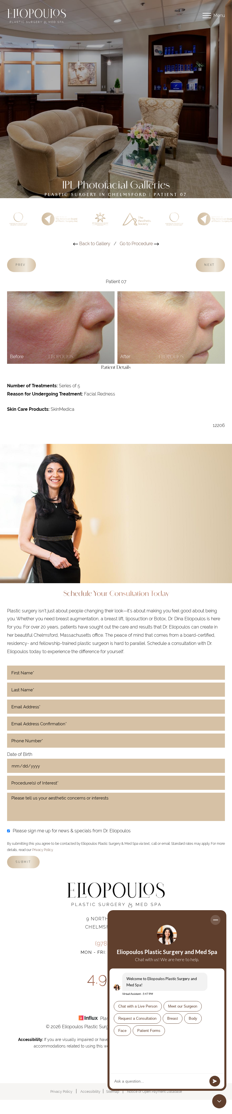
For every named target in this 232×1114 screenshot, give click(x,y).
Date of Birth (19, 754)
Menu (219, 15)
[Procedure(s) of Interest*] (116, 783)
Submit (23, 861)
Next (210, 264)
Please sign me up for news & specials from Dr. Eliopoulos (72, 830)
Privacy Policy (42, 850)
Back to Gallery (94, 243)
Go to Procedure (137, 243)
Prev (21, 264)
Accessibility (90, 1092)
